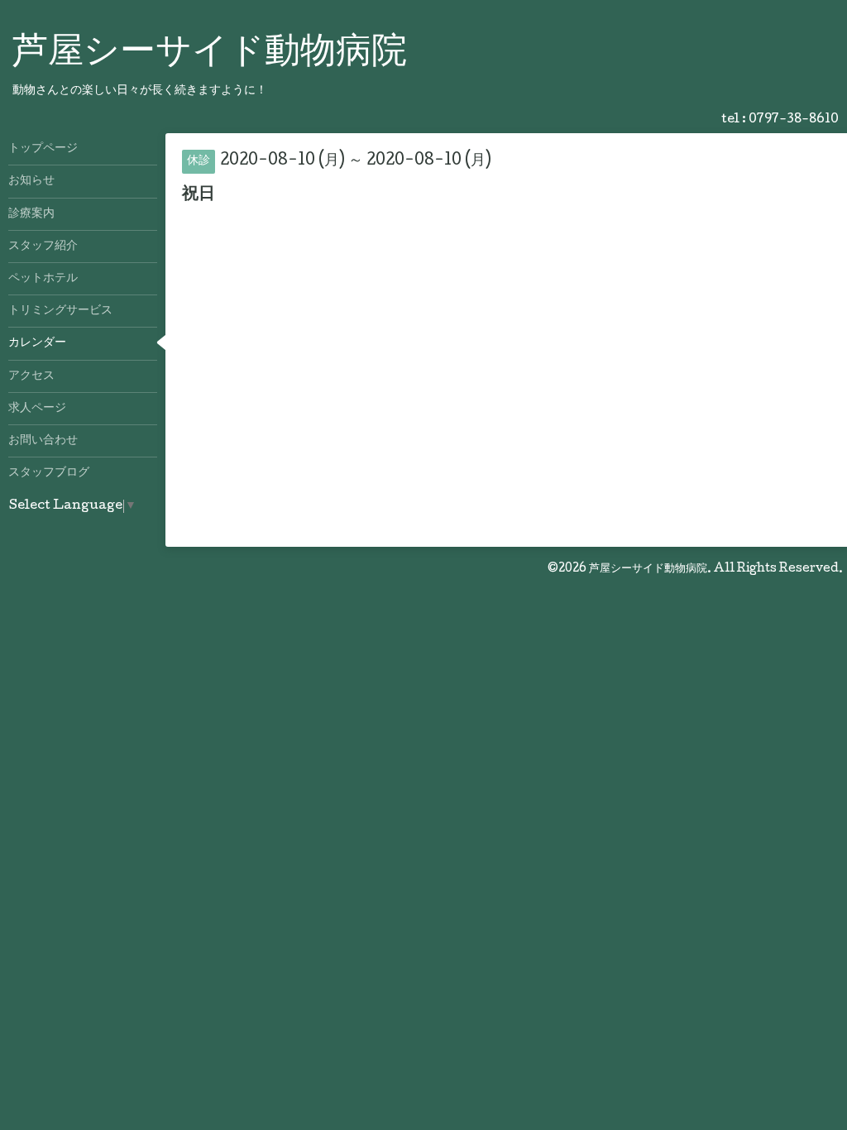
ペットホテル (43, 278)
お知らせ (31, 181)
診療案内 (31, 214)
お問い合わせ (43, 441)
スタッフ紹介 (43, 246)
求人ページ (37, 408)
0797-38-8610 (794, 120)
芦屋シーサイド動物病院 (209, 54)
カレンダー (37, 343)
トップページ (43, 149)
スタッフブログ (48, 473)
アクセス (31, 376)
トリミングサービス (60, 311)
